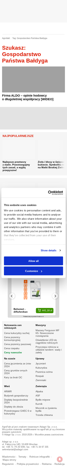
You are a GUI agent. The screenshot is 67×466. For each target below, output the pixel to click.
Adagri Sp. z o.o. (49, 426)
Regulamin (8, 464)
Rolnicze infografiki (39, 456)
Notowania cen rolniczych (13, 326)
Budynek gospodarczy (16, 395)
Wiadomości (8, 456)
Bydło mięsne (43, 399)
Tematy (22, 456)
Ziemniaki (41, 380)
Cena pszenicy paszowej (17, 344)
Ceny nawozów (13, 352)
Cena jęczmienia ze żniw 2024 (17, 365)
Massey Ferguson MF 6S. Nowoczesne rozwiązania (47, 333)
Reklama (47, 464)
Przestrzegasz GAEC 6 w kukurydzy (17, 412)
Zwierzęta (41, 386)
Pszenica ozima (44, 371)
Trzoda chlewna (44, 415)
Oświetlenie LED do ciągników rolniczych (47, 341)
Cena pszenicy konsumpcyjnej (12, 338)
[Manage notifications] (60, 459)
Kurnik (39, 403)
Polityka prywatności (28, 464)
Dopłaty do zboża (13, 406)
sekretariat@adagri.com (15, 449)
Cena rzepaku (11, 348)
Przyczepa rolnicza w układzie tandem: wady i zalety (49, 350)
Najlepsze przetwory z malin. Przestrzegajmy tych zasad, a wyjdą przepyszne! (16, 166)
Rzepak (40, 376)
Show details (48, 250)
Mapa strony (9, 460)
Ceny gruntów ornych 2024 (15, 372)
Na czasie (9, 358)
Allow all (33, 260)
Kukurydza (41, 367)
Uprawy (40, 358)
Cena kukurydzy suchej (16, 333)
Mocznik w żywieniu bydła (46, 409)
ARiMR (8, 391)
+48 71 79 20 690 (15, 447)
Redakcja (59, 464)
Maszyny (41, 325)
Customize (31, 271)
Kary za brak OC (13, 377)
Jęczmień (41, 363)
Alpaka (39, 391)
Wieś (7, 386)
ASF (38, 395)
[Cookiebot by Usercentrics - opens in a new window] (48, 193)
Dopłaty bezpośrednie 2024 (16, 401)
